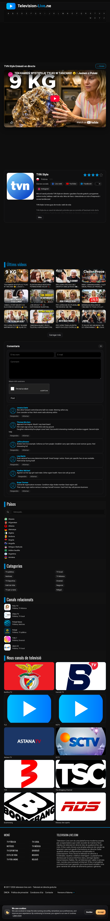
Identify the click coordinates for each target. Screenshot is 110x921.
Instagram (45, 189)
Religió (59, 590)
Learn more (17, 916)
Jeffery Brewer (23, 442)
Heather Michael (23, 471)
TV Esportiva (10, 581)
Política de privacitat (19, 892)
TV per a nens (11, 590)
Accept (101, 912)
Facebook (88, 184)
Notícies (9, 576)
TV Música (60, 576)
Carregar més (55, 335)
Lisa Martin (21, 456)
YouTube (72, 184)
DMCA (6, 892)
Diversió (59, 581)
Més (40, 217)
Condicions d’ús (36, 892)
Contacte (49, 892)
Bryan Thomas (22, 483)
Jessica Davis (22, 408)
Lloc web (58, 184)
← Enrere (100, 66)
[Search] (8, 512)
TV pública (10, 572)
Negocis (59, 585)
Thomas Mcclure (23, 422)
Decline (89, 912)
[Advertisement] (55, 43)
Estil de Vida (10, 585)
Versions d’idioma (65, 892)
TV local (59, 572)
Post (13, 398)
